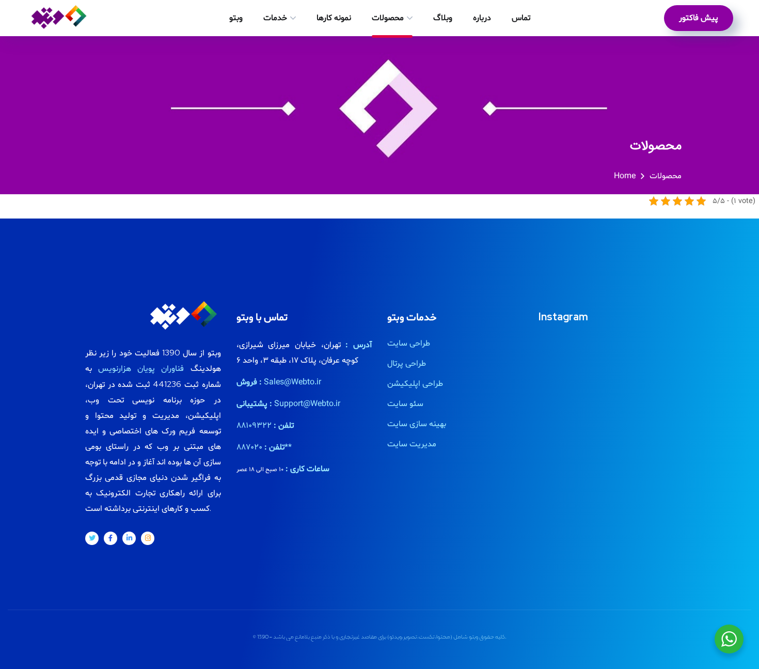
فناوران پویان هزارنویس (141, 369)
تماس (521, 18)
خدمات (275, 18)
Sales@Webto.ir (292, 382)
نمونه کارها (334, 18)
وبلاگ (442, 18)
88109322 (254, 425)
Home (625, 176)
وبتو (236, 18)
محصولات (388, 18)
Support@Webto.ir (307, 404)
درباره (482, 18)
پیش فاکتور (698, 18)
